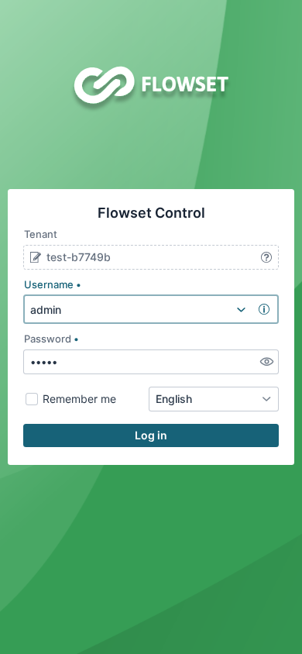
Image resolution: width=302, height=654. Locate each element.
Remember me (79, 398)
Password (47, 338)
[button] (35, 257)
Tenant (40, 234)
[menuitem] (241, 309)
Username (49, 284)
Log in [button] (151, 435)
